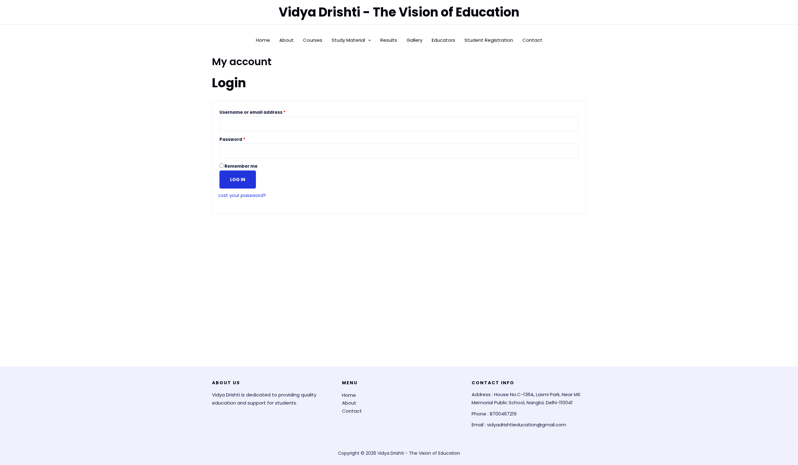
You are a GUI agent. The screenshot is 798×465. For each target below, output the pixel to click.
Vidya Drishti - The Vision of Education (399, 12)
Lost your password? (242, 195)
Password (242, 138)
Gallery (414, 40)
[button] (368, 40)
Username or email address (262, 111)
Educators (443, 40)
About (286, 40)
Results (388, 40)
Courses (312, 40)
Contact (532, 40)
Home (263, 40)
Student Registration (488, 40)
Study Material (348, 40)
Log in (237, 179)
